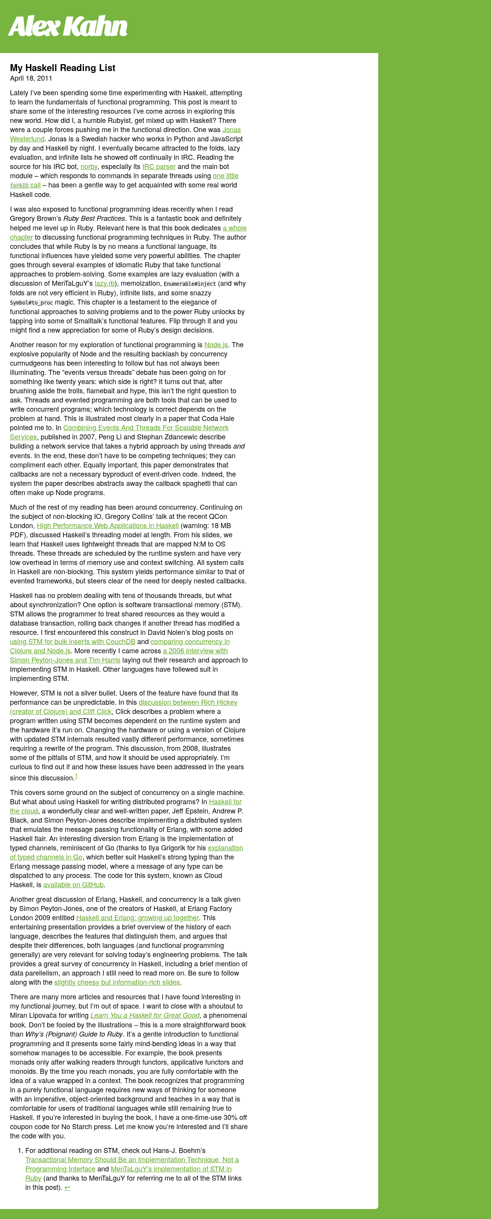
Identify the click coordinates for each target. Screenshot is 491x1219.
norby (89, 166)
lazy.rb (105, 283)
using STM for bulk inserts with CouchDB (72, 641)
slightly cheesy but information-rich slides (117, 982)
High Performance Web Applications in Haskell (108, 525)
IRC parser (159, 166)
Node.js (216, 344)
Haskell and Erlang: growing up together (137, 917)
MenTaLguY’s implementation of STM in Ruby (128, 1173)
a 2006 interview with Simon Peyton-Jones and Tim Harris (119, 654)
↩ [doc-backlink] (67, 1187)
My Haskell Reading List (62, 67)
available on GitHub (73, 884)
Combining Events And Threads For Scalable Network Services (119, 431)
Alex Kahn (68, 26)
